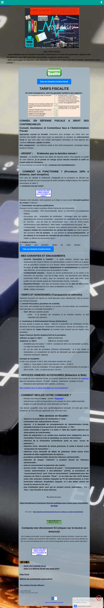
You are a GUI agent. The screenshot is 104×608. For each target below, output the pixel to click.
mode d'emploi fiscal (5, 6)
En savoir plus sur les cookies (84, 606)
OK (75, 606)
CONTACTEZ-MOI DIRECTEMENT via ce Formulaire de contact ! (43, 193)
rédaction (85, 378)
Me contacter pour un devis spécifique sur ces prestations (43, 388)
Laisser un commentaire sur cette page (54, 602)
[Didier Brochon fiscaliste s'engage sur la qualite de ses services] (54, 72)
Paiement (59, 399)
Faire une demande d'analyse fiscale (54, 81)
